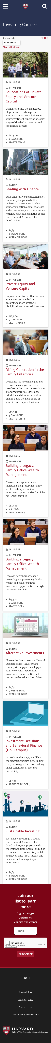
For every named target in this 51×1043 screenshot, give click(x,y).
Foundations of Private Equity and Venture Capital (24, 96)
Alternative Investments (25, 653)
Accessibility (25, 992)
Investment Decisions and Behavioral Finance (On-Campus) (24, 745)
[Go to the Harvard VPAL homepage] (25, 1030)
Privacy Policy (25, 999)
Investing (10, 42)
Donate (25, 978)
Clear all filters (11, 47)
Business (14, 82)
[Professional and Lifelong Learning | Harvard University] (25, 6)
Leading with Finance (22, 189)
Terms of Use (25, 1007)
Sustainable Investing (23, 831)
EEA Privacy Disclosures (25, 1014)
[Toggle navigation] (5, 6)
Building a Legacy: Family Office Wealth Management (22, 470)
